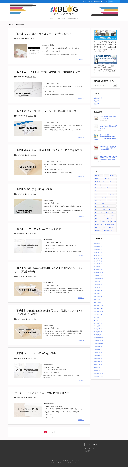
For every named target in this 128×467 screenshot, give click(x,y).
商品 (89, 1)
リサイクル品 (110, 212)
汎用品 (114, 221)
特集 (92, 1)
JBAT (113, 175)
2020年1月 (98, 370)
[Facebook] (103, 1)
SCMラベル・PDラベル (102, 182)
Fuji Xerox (98, 175)
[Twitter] (101, 1)
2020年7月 (98, 352)
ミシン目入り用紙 (100, 209)
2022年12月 (98, 273)
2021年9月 (98, 314)
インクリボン (99, 188)
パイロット (112, 197)
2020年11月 (98, 340)
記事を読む (81, 59)
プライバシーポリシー (91, 448)
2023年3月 (98, 264)
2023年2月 (98, 267)
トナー (98, 197)
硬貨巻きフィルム (100, 227)
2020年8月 (98, 349)
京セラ (112, 215)
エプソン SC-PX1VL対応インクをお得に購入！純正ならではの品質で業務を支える (108, 126)
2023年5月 (98, 258)
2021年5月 (98, 326)
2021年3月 (98, 332)
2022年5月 (98, 293)
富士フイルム (111, 218)
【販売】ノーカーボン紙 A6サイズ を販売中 (38, 228)
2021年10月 (98, 311)
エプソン (111, 188)
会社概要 (97, 1)
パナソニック (99, 200)
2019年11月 (98, 376)
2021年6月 (98, 323)
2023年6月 (98, 255)
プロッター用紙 (100, 203)
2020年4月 (98, 361)
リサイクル (99, 212)
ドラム (104, 197)
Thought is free (73, 462)
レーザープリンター (101, 215)
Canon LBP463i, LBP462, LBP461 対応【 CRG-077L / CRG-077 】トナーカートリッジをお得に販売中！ (108, 158)
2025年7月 (98, 243)
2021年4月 (98, 329)
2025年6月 (98, 246)
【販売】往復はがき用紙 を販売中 (33, 189)
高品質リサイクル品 (110, 230)
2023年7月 (98, 252)
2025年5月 (98, 249)
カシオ (98, 191)
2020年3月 (98, 364)
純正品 (111, 227)
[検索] (118, 1)
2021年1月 (98, 335)
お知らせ (84, 1)
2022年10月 (98, 278)
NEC (97, 178)
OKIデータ (108, 178)
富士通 (98, 221)
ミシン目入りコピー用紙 (102, 206)
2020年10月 (99, 343)
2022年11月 (98, 275)
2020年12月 (98, 338)
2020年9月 (98, 346)
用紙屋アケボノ (110, 224)
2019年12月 (98, 373)
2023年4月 (98, 261)
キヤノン (109, 191)
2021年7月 (98, 320)
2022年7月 (98, 287)
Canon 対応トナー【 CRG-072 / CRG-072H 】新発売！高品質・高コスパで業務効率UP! (108, 148)
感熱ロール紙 (106, 221)
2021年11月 (98, 308)
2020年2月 (98, 367)
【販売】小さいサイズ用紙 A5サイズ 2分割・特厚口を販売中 (48, 150)
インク (98, 185)
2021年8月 (98, 317)
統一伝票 (98, 230)
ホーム (12, 24)
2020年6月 (98, 355)
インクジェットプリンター (109, 185)
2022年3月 (98, 299)
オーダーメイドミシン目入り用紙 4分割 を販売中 (41, 392)
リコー (111, 209)
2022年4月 (98, 296)
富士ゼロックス (100, 218)
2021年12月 (98, 305)
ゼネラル (112, 194)
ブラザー (111, 200)
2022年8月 (98, 284)
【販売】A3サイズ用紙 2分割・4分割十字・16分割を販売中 (47, 72)
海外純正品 (99, 224)
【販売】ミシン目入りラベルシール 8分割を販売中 (42, 33)
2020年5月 (98, 358)
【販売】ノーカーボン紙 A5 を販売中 (35, 353)
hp (106, 175)
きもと (113, 182)
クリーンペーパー (100, 194)
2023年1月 (98, 270)
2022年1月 (98, 302)
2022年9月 (98, 281)
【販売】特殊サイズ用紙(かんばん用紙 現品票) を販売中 (45, 111)
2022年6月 (98, 290)
